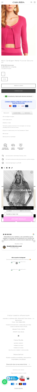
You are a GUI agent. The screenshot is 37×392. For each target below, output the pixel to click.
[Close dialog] (31, 172)
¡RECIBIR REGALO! (18, 219)
